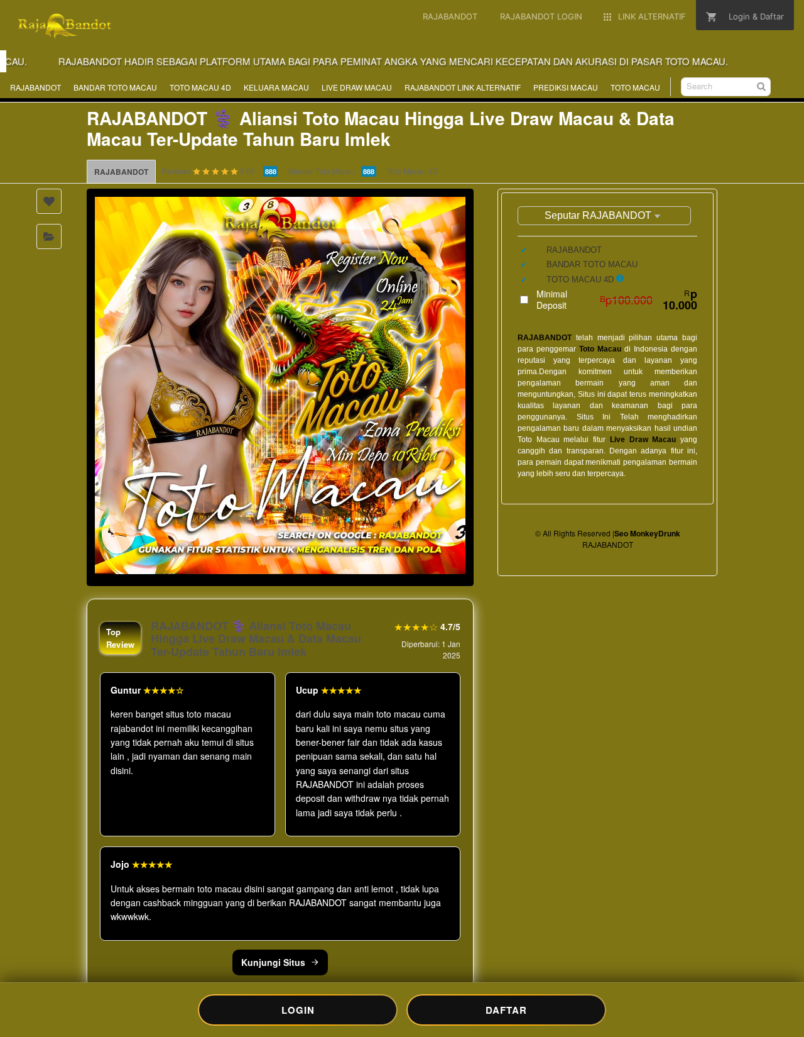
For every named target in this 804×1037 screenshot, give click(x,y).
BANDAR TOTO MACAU (115, 87)
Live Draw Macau (643, 439)
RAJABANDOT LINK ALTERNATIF (463, 87)
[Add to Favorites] (49, 201)
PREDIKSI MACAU (565, 87)
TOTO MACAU (635, 87)
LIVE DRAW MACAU (357, 87)
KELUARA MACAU (276, 87)
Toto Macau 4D (412, 170)
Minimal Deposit (616, 299)
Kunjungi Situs (273, 962)
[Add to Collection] (49, 236)
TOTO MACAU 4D (200, 87)
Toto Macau (600, 349)
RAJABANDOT (35, 87)
